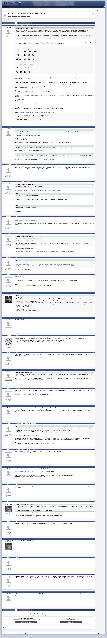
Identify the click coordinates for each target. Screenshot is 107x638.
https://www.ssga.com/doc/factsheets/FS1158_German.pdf (58, 45)
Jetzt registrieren (98, 6)
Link (20, 409)
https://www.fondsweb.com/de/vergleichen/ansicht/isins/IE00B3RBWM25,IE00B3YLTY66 (35, 112)
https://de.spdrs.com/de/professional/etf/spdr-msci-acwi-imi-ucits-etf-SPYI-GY (31, 471)
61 (92, 13)
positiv (29, 378)
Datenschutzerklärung (10, 636)
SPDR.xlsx (17, 343)
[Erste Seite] (3, 23)
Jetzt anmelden (71, 622)
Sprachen (3, 636)
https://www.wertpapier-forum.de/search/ (46, 443)
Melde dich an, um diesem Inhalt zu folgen (75, 13)
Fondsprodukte (23, 15)
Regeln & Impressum (15, 6)
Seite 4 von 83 (35, 22)
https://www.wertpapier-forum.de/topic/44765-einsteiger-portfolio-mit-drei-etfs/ (40, 95)
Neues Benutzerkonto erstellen (26, 622)
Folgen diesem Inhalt (87, 13)
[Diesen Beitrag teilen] (93, 25)
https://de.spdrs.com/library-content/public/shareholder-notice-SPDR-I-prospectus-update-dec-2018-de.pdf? (37, 313)
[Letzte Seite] (31, 23)
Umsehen (6, 6)
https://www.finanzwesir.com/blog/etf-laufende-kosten (26, 220)
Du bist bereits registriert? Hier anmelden (85, 6)
